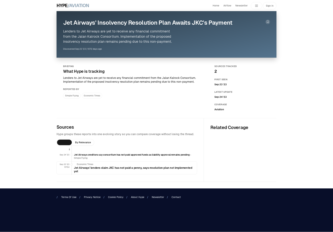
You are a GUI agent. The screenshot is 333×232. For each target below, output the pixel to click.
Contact (176, 197)
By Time (64, 142)
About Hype (137, 197)
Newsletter (241, 5)
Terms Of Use (68, 197)
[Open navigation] (256, 5)
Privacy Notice (92, 197)
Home (216, 5)
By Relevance (83, 142)
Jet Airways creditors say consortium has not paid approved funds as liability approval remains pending (132, 154)
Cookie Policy (115, 197)
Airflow (227, 5)
